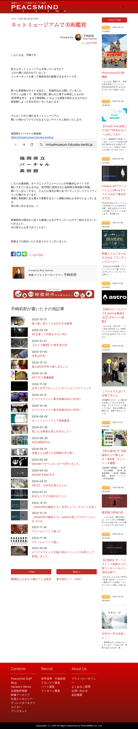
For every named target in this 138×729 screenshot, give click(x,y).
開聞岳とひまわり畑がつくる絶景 (31, 579)
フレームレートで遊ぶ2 (46, 531)
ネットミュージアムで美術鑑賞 (51, 420)
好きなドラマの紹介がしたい (49, 496)
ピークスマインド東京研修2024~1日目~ (56, 409)
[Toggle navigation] (123, 6)
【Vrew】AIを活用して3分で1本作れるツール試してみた (114, 130)
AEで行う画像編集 (43, 377)
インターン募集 (50, 690)
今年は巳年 (38, 355)
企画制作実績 (19, 690)
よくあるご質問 (81, 686)
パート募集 (48, 686)
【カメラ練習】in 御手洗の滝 (49, 345)
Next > (76, 571)
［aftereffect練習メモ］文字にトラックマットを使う (64, 507)
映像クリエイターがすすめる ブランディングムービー (114, 257)
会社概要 (77, 694)
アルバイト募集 (50, 682)
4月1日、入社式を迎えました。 (51, 485)
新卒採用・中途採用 (53, 678)
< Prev (31, 571)
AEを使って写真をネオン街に (50, 334)
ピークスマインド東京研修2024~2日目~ (56, 399)
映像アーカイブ (20, 694)
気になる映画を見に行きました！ (52, 431)
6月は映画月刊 (41, 442)
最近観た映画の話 (112, 512)
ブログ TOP (114, 20)
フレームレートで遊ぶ (45, 542)
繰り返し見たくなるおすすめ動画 (52, 323)
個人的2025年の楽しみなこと (50, 366)
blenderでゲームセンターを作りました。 (57, 463)
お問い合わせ (80, 690)
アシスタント (19, 711)
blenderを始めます (43, 474)
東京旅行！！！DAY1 (69, 579)
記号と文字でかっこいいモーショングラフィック (61, 388)
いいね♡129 (89, 43)
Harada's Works (21, 686)
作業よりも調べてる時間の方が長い (53, 453)
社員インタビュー (21, 698)
